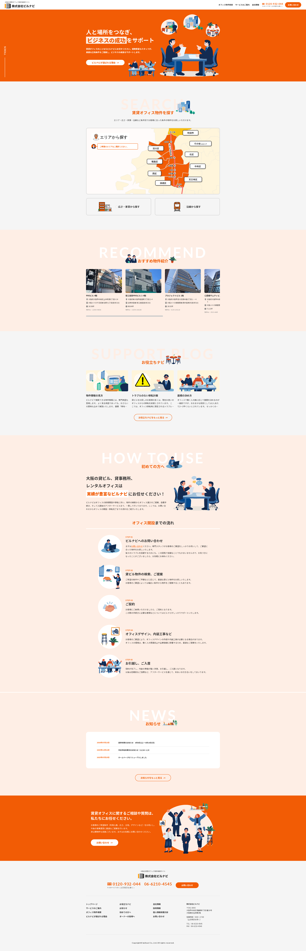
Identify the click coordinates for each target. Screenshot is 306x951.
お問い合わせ (137, 546)
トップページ (92, 904)
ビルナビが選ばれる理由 (103, 62)
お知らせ (123, 908)
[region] (153, 293)
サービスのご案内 (242, 4)
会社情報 (255, 4)
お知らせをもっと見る (151, 777)
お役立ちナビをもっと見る (151, 417)
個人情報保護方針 (160, 912)
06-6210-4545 (158, 884)
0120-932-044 (274, 3)
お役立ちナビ (125, 904)
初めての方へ (125, 912)
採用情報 (157, 908)
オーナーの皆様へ (127, 916)
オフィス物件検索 (226, 4)
